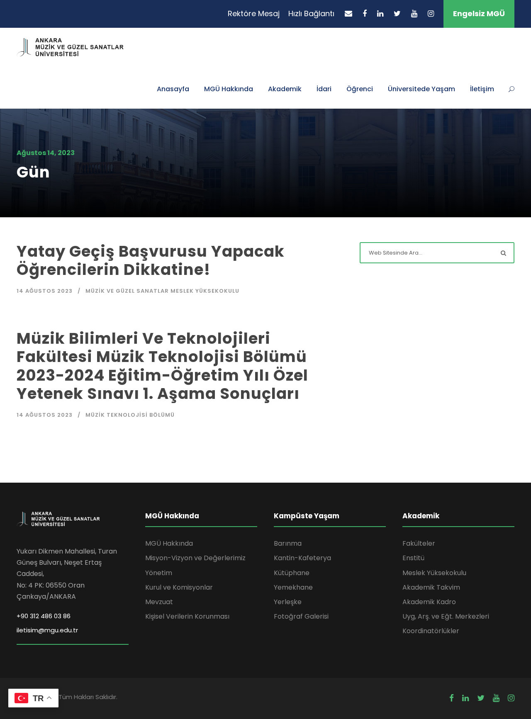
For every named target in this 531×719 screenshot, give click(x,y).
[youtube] (414, 13)
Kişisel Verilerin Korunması (187, 616)
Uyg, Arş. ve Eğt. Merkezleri (445, 616)
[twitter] (397, 13)
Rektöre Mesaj (254, 13)
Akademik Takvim (431, 587)
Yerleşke (288, 602)
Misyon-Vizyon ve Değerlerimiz (195, 558)
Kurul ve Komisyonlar (179, 587)
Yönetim (158, 573)
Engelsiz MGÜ (479, 13)
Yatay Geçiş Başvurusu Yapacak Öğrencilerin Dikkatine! (151, 260)
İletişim (482, 89)
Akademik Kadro (429, 602)
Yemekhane (293, 587)
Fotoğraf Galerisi (301, 616)
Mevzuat (159, 602)
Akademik (285, 89)
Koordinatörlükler (430, 631)
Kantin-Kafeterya (302, 558)
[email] (348, 13)
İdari (324, 89)
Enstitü (413, 558)
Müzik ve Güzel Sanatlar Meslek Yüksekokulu (162, 291)
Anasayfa (173, 89)
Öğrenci (359, 89)
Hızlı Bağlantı (311, 13)
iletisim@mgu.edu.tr (47, 630)
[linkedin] (380, 13)
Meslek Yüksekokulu (434, 573)
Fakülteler (418, 543)
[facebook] (365, 13)
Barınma (288, 543)
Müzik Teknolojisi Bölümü (130, 415)
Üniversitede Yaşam (421, 89)
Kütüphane (291, 573)
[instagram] (431, 13)
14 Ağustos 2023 (45, 291)
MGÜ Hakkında (228, 89)
